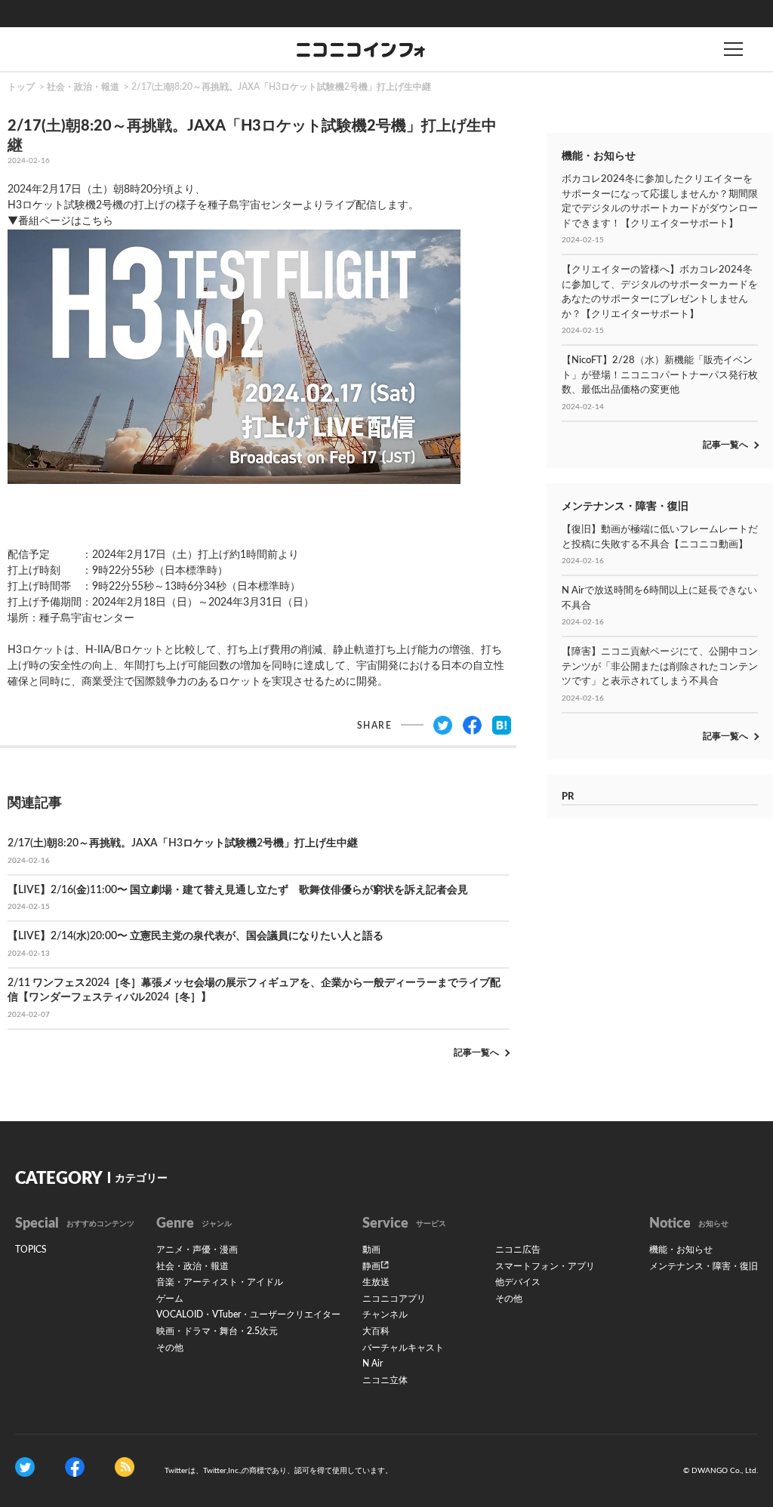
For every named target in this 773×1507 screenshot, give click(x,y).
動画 (371, 1249)
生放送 (376, 1282)
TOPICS (31, 1249)
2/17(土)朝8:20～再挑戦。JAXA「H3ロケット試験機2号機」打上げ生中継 (281, 86)
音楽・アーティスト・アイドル (219, 1282)
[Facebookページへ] (75, 1467)
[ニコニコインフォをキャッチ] (124, 1467)
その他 (169, 1347)
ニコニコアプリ (394, 1298)
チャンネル (385, 1314)
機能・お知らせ (681, 1249)
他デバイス (517, 1282)
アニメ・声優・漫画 (197, 1249)
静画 (371, 1266)
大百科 (376, 1331)
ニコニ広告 (517, 1249)
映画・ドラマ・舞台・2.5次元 (217, 1331)
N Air (372, 1363)
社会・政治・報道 (83, 86)
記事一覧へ (476, 1052)
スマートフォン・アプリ (545, 1266)
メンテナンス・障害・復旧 (703, 1266)
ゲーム (169, 1298)
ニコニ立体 (385, 1380)
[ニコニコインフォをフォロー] (25, 1467)
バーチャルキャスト (403, 1347)
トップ (21, 86)
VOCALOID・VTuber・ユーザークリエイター (248, 1314)
